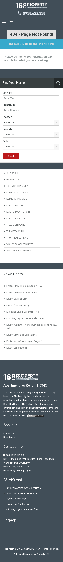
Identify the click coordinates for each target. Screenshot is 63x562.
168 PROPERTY (11, 392)
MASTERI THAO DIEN (17, 218)
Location (7, 117)
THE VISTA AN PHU (16, 231)
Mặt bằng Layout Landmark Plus (22, 312)
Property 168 (43, 554)
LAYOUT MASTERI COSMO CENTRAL (24, 286)
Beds (5, 141)
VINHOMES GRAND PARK (19, 250)
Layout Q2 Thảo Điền (16, 299)
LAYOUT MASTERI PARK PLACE (22, 292)
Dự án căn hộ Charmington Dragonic (24, 341)
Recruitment (10, 437)
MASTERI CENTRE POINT (18, 212)
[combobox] (31, 123)
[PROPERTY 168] (31, 6)
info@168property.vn (20, 470)
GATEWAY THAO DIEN (17, 186)
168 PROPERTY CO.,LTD (17, 455)
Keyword (7, 92)
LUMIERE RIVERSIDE (16, 199)
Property (7, 129)
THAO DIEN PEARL (15, 224)
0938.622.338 (34, 13)
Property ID (9, 105)
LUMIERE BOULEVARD (17, 192)
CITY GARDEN (13, 173)
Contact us (9, 433)
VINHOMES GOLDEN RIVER (19, 244)
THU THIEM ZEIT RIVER (17, 237)
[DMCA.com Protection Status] (35, 415)
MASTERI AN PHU (15, 205)
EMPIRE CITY (12, 179)
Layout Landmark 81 (16, 347)
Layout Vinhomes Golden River (21, 334)
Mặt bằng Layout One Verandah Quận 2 (26, 318)
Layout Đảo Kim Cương (18, 305)
